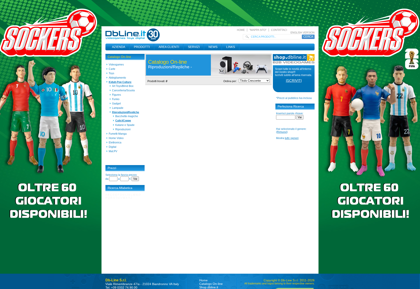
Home (241, 30)
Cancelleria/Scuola (123, 90)
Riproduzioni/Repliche (125, 112)
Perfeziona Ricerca (291, 106)
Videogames (116, 64)
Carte (112, 68)
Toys (111, 73)
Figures (116, 94)
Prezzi (112, 168)
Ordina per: (230, 81)
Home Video (116, 138)
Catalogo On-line (119, 56)
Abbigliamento (117, 77)
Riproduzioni (123, 129)
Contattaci (279, 30)
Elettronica (115, 142)
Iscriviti (294, 81)
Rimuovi (282, 132)
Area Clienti (169, 47)
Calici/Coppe (123, 120)
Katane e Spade (125, 125)
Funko (115, 99)
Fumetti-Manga (118, 133)
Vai (135, 178)
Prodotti (142, 47)
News (212, 47)
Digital (112, 146)
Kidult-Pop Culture (120, 82)
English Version (302, 32)
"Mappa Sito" (257, 30)
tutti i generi (292, 138)
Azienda (118, 47)
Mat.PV (113, 151)
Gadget (116, 103)
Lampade (117, 107)
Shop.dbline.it (208, 287)
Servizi (194, 47)
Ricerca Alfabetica (120, 188)
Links (230, 47)
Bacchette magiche (126, 116)
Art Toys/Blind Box (122, 86)
